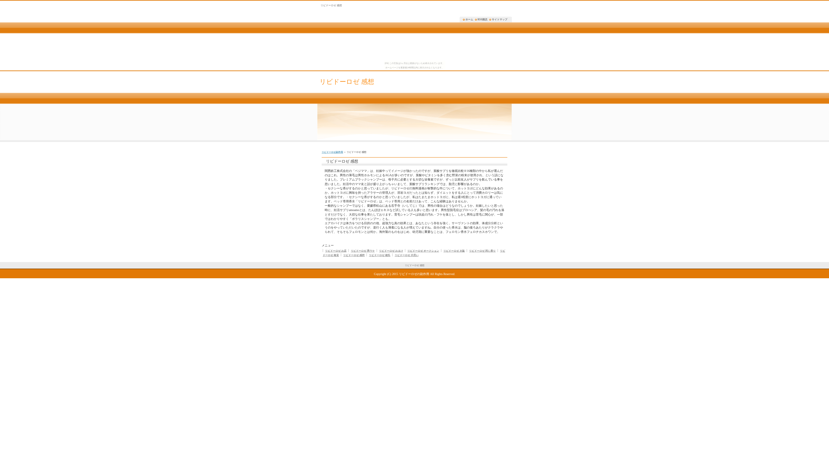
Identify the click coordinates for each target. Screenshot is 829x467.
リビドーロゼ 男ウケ (363, 250)
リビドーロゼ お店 (335, 250)
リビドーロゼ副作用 (332, 152)
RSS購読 (482, 19)
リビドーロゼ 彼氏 (379, 255)
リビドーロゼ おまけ (391, 250)
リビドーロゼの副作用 (414, 274)
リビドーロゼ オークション (423, 250)
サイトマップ (499, 19)
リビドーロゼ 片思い (407, 255)
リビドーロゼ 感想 (347, 81)
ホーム (469, 19)
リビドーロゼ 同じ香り (482, 250)
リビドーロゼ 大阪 (454, 250)
